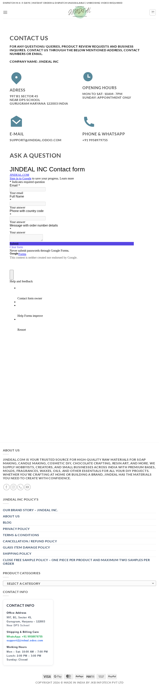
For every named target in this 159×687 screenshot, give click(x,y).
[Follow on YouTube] (27, 487)
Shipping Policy (17, 553)
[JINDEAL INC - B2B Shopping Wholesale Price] (79, 12)
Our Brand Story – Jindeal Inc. (30, 510)
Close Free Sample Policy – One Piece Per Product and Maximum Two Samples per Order (76, 561)
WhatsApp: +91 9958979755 (25, 636)
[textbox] (78, 583)
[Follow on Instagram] (13, 487)
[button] (5, 12)
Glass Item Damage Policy (26, 547)
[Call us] (20, 487)
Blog (7, 522)
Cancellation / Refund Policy (30, 541)
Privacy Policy (16, 529)
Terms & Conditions (21, 535)
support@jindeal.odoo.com (25, 640)
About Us (11, 516)
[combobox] (79, 583)
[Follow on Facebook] (6, 487)
